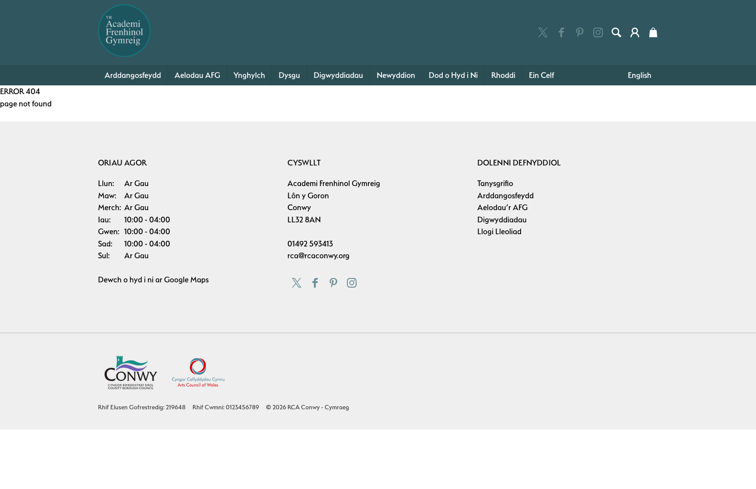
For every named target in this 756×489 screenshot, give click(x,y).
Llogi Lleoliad (499, 231)
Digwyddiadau (338, 75)
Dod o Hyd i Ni (453, 75)
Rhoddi (503, 75)
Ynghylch (249, 75)
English (639, 75)
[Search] (616, 32)
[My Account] (635, 32)
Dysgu (289, 75)
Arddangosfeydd (133, 75)
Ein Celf (541, 75)
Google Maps (186, 279)
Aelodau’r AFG (502, 207)
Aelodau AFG (197, 75)
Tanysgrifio (495, 183)
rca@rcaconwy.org (318, 255)
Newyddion (396, 75)
